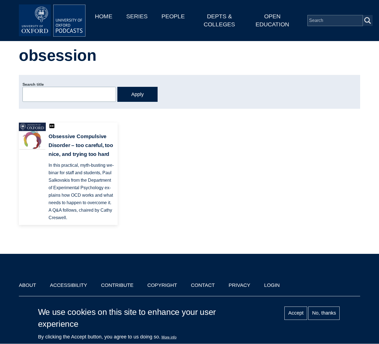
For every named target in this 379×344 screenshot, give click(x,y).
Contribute (117, 285)
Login (272, 285)
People (173, 16)
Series (137, 16)
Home (103, 16)
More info (168, 337)
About (27, 285)
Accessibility (68, 285)
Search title (33, 84)
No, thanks (324, 313)
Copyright (162, 285)
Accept (296, 313)
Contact (203, 285)
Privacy (239, 285)
